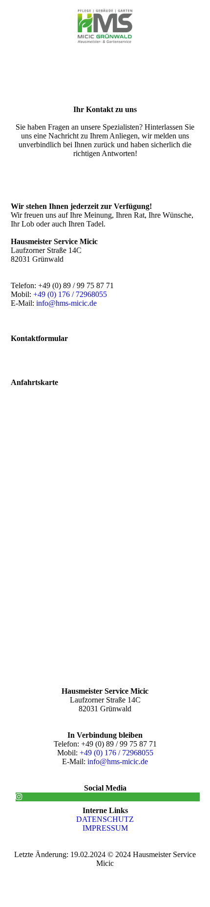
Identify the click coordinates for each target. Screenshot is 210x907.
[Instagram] (19, 797)
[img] (105, 26)
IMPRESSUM (105, 828)
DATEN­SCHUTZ (105, 819)
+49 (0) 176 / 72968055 (70, 294)
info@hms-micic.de (66, 303)
